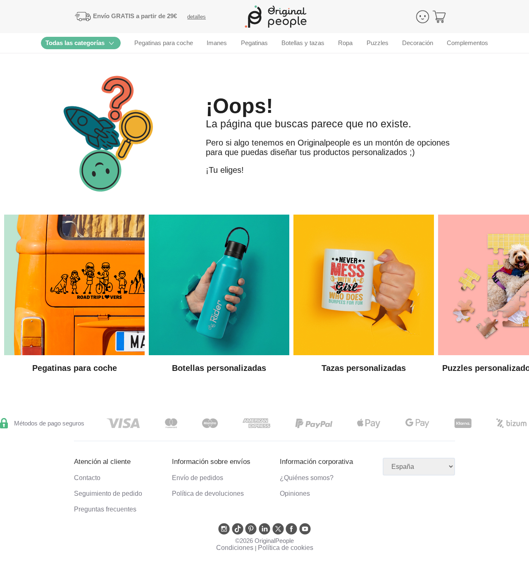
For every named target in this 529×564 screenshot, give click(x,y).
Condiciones (234, 547)
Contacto (87, 477)
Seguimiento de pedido (108, 493)
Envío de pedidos (197, 477)
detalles (196, 17)
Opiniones (295, 493)
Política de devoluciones (208, 493)
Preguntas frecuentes (105, 509)
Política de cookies (285, 547)
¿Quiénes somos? (307, 477)
